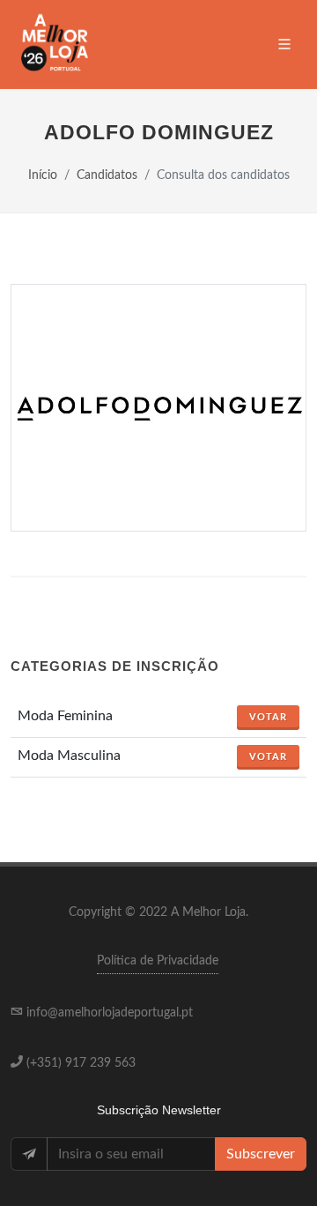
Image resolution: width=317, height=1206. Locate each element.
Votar (268, 717)
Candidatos (107, 175)
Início (42, 175)
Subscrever (260, 1154)
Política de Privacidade (157, 961)
